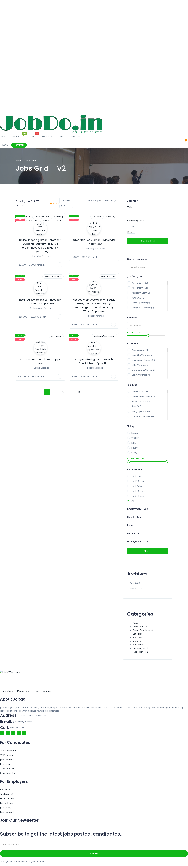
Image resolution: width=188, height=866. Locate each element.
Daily (133, 442)
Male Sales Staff (42, 217)
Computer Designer (141, 307)
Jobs (33, 135)
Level (130, 525)
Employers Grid (7, 798)
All (132, 501)
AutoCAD (136, 297)
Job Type (132, 384)
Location (132, 317)
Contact (47, 691)
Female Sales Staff (53, 276)
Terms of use (6, 691)
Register (20, 145)
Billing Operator (139, 302)
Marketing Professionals (104, 336)
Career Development (143, 630)
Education (137, 633)
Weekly (135, 437)
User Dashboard (8, 750)
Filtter (146, 551)
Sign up (94, 853)
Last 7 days (137, 486)
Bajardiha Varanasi (141, 355)
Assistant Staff (139, 292)
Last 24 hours (138, 481)
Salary (131, 426)
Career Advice (140, 626)
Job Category (134, 276)
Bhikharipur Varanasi (142, 359)
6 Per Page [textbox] (110, 200)
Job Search (138, 644)
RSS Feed (54, 203)
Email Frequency (135, 220)
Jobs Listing (5, 807)
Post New (5, 789)
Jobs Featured (7, 759)
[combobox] (66, 206)
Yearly (134, 452)
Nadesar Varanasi (95, 315)
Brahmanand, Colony (142, 369)
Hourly (134, 447)
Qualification (134, 517)
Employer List (6, 794)
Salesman (46, 220)
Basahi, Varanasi (95, 367)
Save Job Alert (148, 241)
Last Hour (136, 476)
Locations (132, 343)
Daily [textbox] (129, 232)
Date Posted (134, 469)
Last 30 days (138, 496)
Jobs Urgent (5, 764)
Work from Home (141, 651)
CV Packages (6, 755)
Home (3, 137)
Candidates (18, 135)
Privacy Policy (23, 691)
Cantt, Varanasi (139, 374)
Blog (62, 137)
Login (5, 145)
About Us (76, 137)
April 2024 (135, 582)
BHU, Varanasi (139, 364)
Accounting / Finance (142, 396)
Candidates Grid (7, 773)
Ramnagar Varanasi (95, 248)
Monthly (135, 432)
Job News (137, 637)
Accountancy (138, 282)
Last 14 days (138, 491)
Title (129, 207)
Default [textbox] (64, 206)
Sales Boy (33, 220)
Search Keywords (137, 258)
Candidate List (7, 768)
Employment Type (137, 508)
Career (136, 623)
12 (79, 392)
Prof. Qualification (137, 541)
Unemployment (140, 648)
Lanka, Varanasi (41, 367)
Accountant (56, 336)
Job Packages (6, 803)
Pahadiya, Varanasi (41, 256)
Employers (48, 137)
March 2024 (136, 588)
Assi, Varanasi (138, 350)
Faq (37, 691)
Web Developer (108, 276)
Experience (133, 533)
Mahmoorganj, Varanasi (41, 308)
